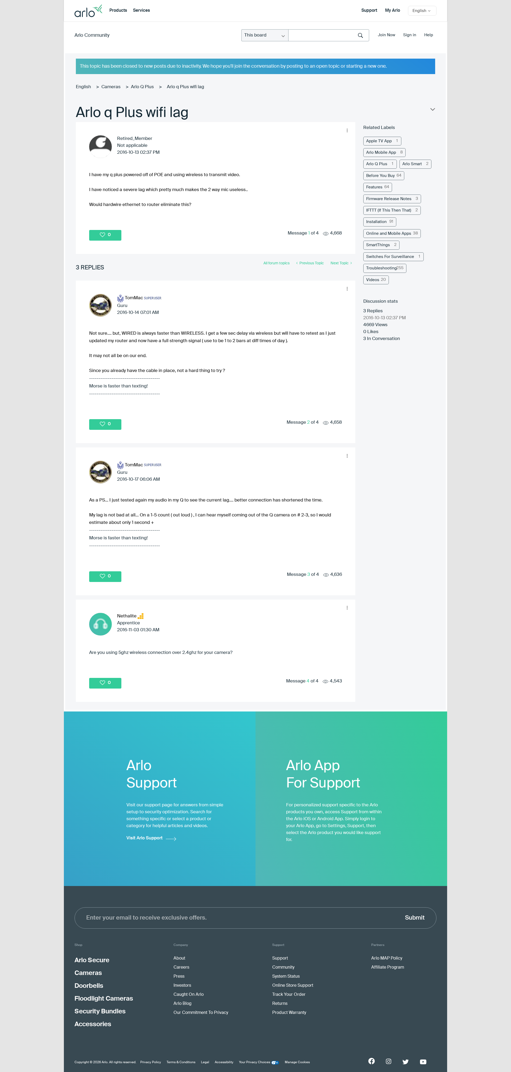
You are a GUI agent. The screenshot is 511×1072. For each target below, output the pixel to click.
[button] (347, 130)
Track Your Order (289, 995)
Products (118, 11)
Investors (182, 986)
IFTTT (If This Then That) (388, 210)
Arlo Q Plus (142, 87)
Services (141, 11)
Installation (376, 222)
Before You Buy (380, 176)
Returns (279, 1004)
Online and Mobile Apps (388, 234)
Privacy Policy (150, 1062)
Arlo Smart (412, 164)
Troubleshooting (381, 268)
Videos (372, 280)
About (179, 958)
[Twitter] (405, 1061)
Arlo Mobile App (381, 153)
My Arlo (392, 11)
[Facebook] (371, 1061)
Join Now (386, 35)
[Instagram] (388, 1061)
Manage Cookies (297, 1062)
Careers (181, 967)
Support (369, 11)
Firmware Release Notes (388, 199)
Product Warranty (289, 1013)
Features (374, 187)
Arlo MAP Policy (386, 958)
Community (283, 967)
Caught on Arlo (189, 995)
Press (179, 976)
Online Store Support (292, 986)
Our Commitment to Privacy (201, 1013)
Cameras (111, 87)
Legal (205, 1062)
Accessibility (224, 1062)
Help (428, 35)
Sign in (409, 35)
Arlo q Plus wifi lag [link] (185, 87)
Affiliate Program (387, 967)
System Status (286, 976)
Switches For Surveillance (390, 257)
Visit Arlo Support (144, 838)
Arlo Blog (182, 1004)
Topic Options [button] (432, 110)
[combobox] (328, 35)
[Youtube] (423, 1061)
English (83, 87)
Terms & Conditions (181, 1062)
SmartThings (378, 245)
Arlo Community (92, 35)
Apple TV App (379, 141)
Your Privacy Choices (254, 1062)
